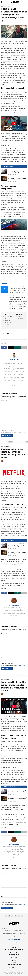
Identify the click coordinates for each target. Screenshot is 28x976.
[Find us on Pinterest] (6, 916)
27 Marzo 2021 (16, 20)
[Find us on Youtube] (19, 916)
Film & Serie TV (7, 446)
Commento (4, 400)
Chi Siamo (14, 960)
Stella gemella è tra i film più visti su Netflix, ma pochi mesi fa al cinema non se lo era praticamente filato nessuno (17, 178)
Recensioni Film (7, 6)
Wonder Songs (14, 942)
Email (2, 424)
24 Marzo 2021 (18, 694)
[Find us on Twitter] (12, 916)
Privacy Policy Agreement (7, 430)
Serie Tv (14, 947)
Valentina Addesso (8, 461)
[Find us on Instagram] (9, 916)
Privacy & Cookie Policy (14, 967)
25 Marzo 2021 (18, 461)
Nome (3, 417)
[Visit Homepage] (15, 2)
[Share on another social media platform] (24, 347)
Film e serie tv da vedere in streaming (14, 949)
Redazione (14, 965)
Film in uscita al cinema (14, 951)
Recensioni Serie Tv (14, 954)
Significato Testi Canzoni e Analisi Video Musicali (14, 943)
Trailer (12, 679)
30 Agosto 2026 (12, 174)
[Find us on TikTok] (22, 916)
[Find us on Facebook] (15, 916)
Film (12, 446)
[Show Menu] (1, 2)
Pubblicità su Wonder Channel (14, 964)
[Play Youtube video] (14, 123)
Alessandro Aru (8, 20)
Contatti (14, 962)
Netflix (5, 343)
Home (2, 6)
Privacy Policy (22, 432)
